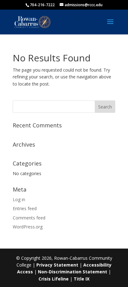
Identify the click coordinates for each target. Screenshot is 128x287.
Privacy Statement (57, 265)
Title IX (81, 279)
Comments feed (29, 218)
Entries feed (25, 208)
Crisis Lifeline (54, 279)
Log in (19, 199)
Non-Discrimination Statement (72, 272)
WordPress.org (28, 227)
